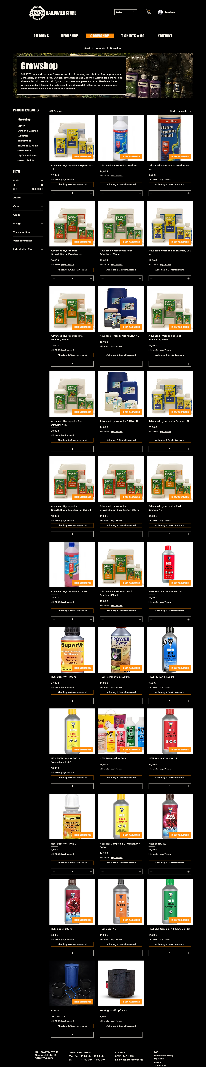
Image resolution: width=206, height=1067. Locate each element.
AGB (156, 1052)
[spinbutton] (72, 193)
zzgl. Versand (68, 179)
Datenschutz (160, 1065)
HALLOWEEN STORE (61, 13)
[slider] (14, 185)
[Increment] (91, 193)
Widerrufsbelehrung (163, 1055)
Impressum (159, 1058)
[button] (149, 12)
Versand (158, 1062)
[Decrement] (53, 193)
